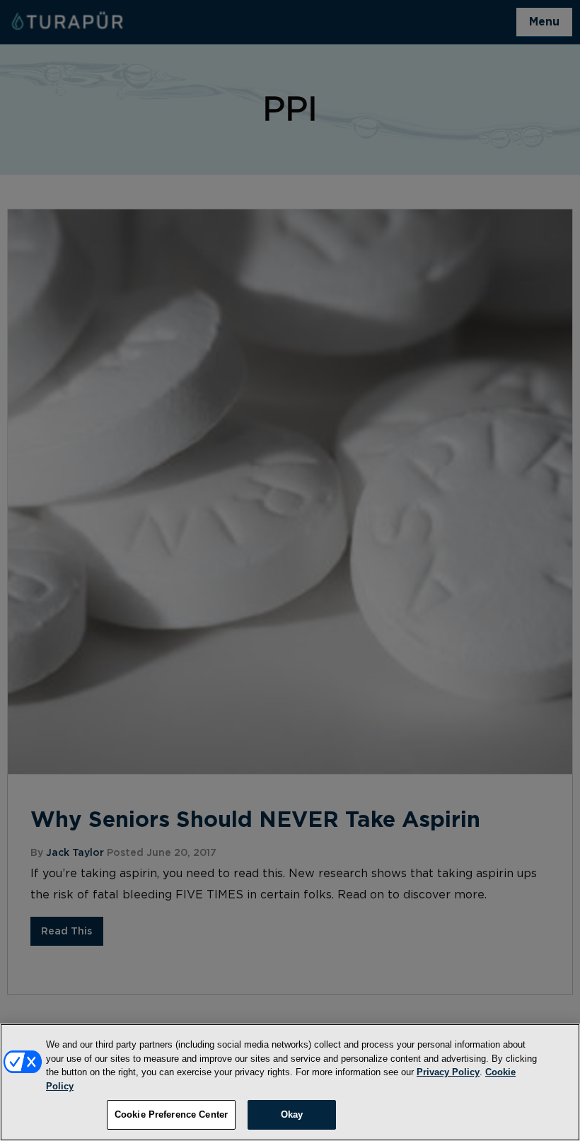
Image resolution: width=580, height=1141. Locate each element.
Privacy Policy (448, 1072)
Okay (292, 1114)
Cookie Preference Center (171, 1114)
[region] (290, 1082)
